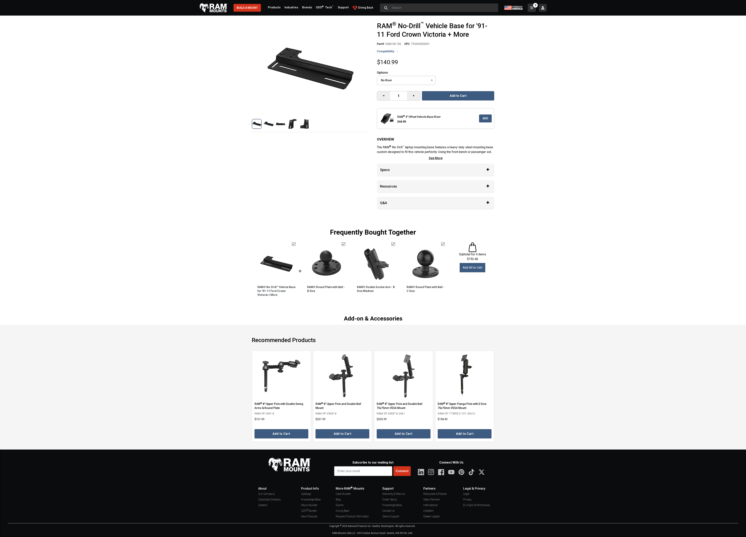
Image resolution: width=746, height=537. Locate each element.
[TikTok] (471, 472)
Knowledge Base (311, 499)
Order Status (389, 499)
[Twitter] (481, 472)
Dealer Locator (431, 516)
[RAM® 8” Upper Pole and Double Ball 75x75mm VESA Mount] (403, 376)
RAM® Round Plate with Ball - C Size (425, 289)
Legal (466, 493)
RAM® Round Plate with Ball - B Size (326, 289)
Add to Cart (458, 96)
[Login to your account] (543, 8)
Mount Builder (309, 505)
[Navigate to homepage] (213, 7)
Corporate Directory (269, 499)
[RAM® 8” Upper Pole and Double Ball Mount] (342, 376)
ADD (485, 118)
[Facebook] (441, 472)
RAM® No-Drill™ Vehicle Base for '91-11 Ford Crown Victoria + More (276, 291)
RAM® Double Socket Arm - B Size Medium (376, 289)
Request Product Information (352, 516)
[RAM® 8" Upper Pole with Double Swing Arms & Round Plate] (281, 376)
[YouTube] (451, 472)
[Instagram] (431, 472)
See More (436, 158)
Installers (428, 510)
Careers (262, 505)
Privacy (467, 499)
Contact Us (388, 510)
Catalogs (306, 493)
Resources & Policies (435, 493)
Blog (338, 499)
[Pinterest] (461, 472)
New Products (309, 516)
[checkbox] (293, 244)
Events (340, 505)
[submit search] (386, 7)
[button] (257, 124)
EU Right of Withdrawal (476, 505)
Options (382, 72)
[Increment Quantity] (383, 95)
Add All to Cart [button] (472, 267)
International (430, 505)
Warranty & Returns (393, 493)
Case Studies (343, 493)
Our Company (266, 493)
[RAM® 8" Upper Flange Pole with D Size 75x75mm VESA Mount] (464, 376)
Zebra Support (390, 516)
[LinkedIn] (421, 472)
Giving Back (342, 510)
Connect (402, 471)
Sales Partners (431, 499)
